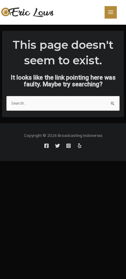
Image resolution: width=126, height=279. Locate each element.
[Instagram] (68, 145)
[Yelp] (79, 145)
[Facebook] (46, 145)
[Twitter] (57, 145)
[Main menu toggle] (111, 12)
